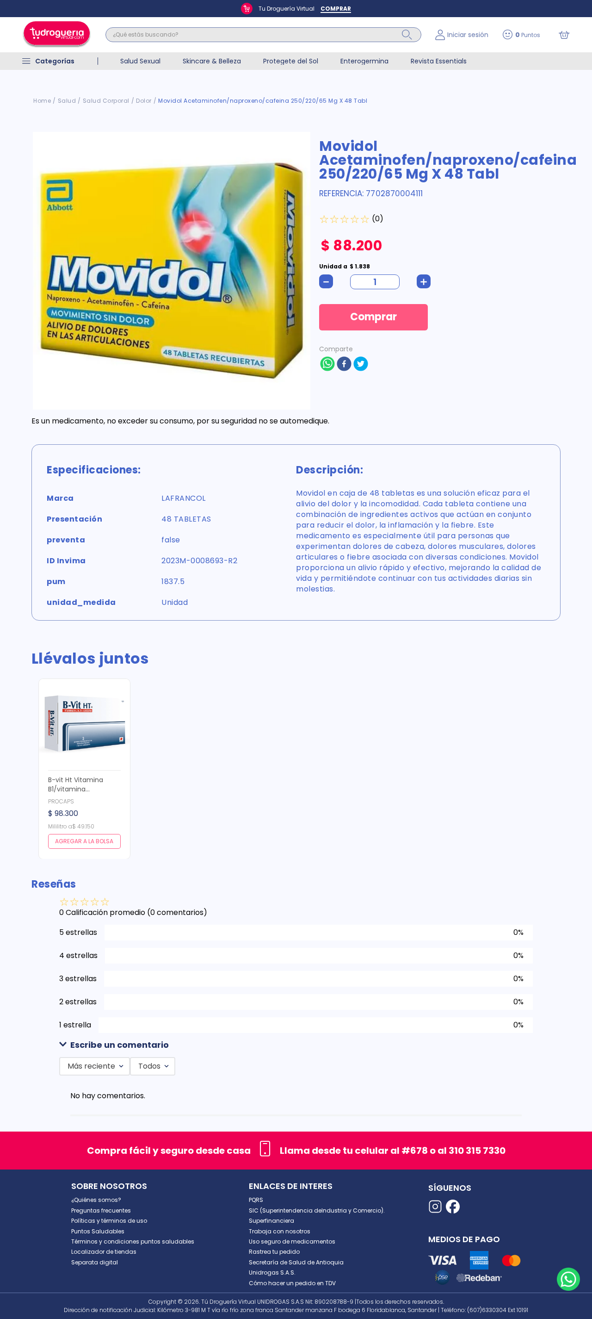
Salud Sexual (140, 61)
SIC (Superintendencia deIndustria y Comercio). (317, 1210)
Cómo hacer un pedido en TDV (292, 1283)
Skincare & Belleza (212, 61)
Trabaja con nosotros (279, 1231)
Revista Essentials (439, 61)
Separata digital (94, 1262)
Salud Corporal (106, 101)
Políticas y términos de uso (109, 1221)
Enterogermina (364, 61)
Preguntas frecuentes (101, 1210)
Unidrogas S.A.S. (272, 1272)
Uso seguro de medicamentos (292, 1241)
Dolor (144, 101)
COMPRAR (336, 8)
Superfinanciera (271, 1221)
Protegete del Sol (290, 61)
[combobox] (263, 34)
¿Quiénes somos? (96, 1200)
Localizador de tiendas (103, 1252)
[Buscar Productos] (407, 35)
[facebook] (344, 364)
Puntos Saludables (97, 1231)
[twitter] (360, 364)
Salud (67, 101)
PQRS (256, 1200)
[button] (296, 1045)
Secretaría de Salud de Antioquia (296, 1262)
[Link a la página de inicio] (42, 101)
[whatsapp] (327, 364)
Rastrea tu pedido (274, 1252)
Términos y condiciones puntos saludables (132, 1241)
